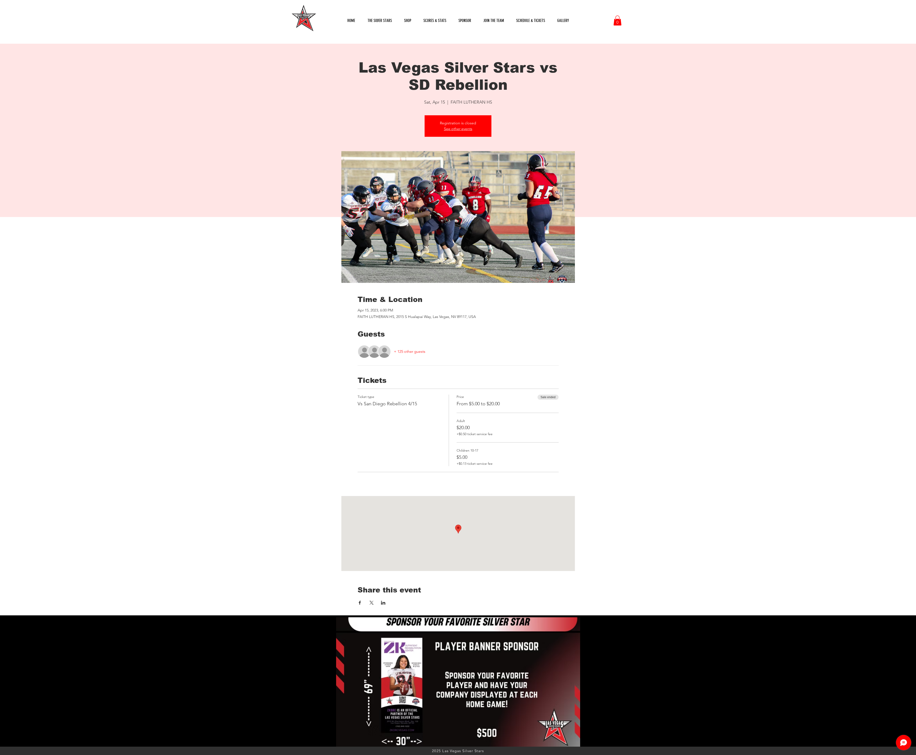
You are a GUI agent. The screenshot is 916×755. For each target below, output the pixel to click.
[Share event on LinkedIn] (383, 603)
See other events (458, 129)
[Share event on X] (371, 603)
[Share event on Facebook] (360, 603)
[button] (434, 20)
